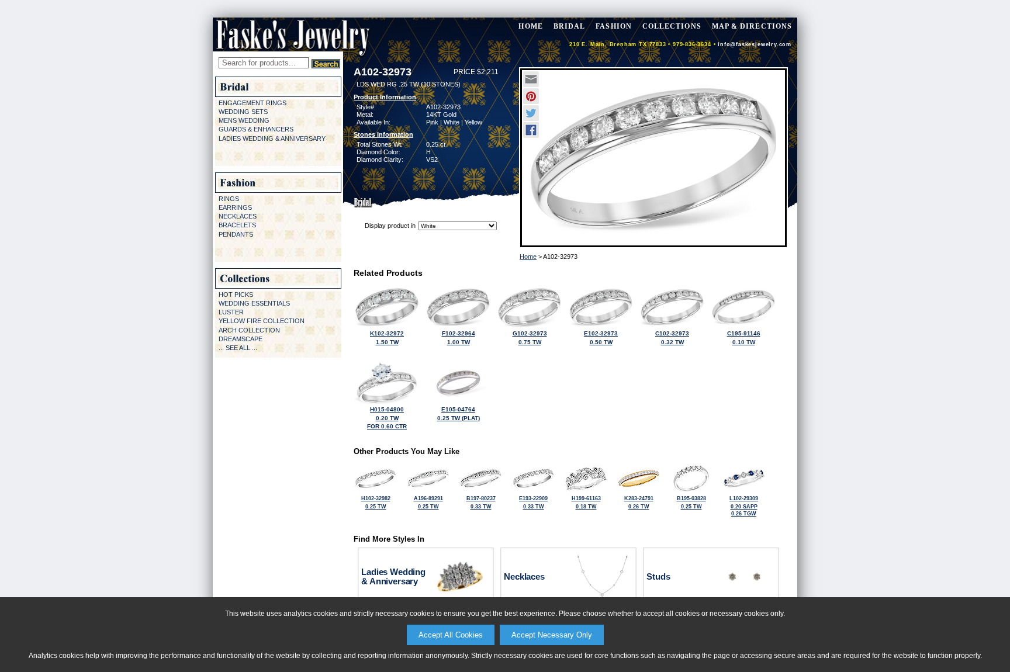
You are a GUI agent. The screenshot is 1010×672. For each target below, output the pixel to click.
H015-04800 (387, 417)
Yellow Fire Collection (262, 320)
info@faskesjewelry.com (754, 44)
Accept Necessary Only (551, 635)
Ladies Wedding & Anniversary (272, 138)
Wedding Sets (243, 111)
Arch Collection (249, 330)
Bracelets (237, 224)
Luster (231, 312)
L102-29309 (743, 506)
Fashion (614, 26)
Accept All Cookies (450, 635)
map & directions (752, 26)
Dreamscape (240, 338)
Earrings (235, 207)
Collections (671, 26)
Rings (229, 198)
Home (528, 256)
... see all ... (238, 347)
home (530, 26)
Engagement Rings (252, 102)
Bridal (569, 26)
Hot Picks (236, 294)
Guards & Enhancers (256, 129)
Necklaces (238, 216)
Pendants (236, 234)
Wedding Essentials (254, 303)
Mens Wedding (244, 120)
